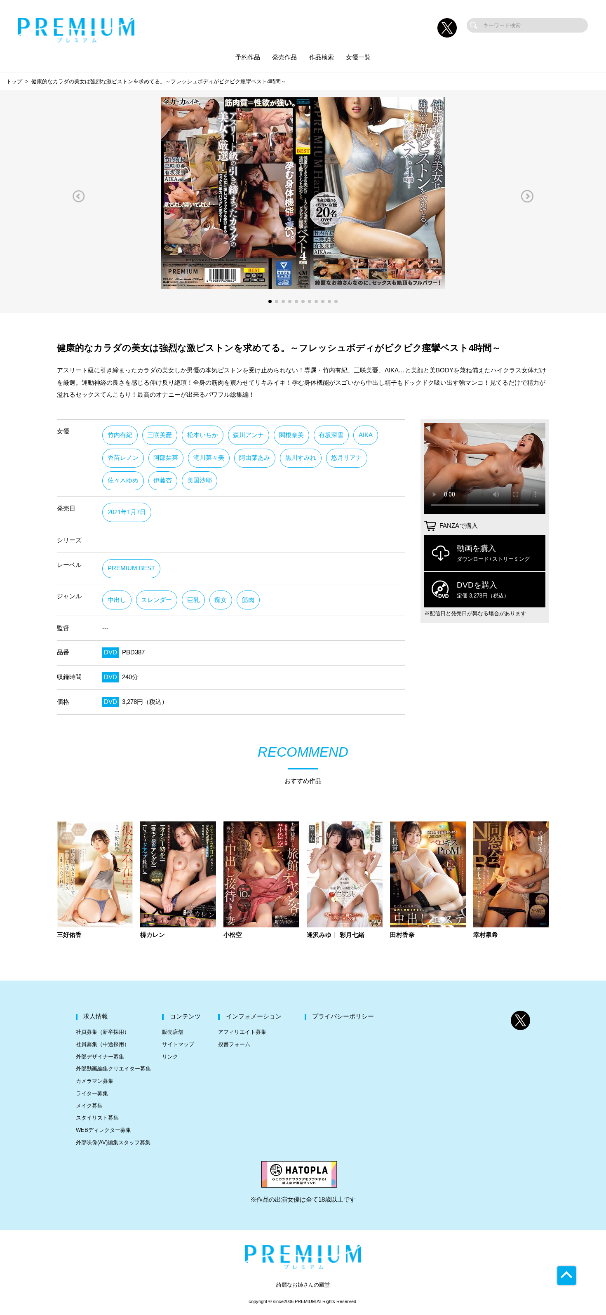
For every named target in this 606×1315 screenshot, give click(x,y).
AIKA (366, 435)
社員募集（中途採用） (102, 1044)
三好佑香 (69, 935)
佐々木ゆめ (123, 480)
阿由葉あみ (254, 457)
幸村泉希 (485, 935)
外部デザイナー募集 (100, 1057)
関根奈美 (291, 435)
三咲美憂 (159, 435)
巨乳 (193, 600)
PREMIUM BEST (131, 568)
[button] (79, 196)
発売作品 (284, 57)
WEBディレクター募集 (103, 1130)
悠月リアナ (346, 457)
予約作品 (247, 57)
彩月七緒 (352, 935)
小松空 (232, 935)
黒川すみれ (300, 457)
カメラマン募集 (94, 1081)
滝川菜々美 (208, 457)
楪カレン (152, 935)
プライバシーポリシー (343, 1016)
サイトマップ (178, 1044)
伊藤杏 (162, 480)
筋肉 (248, 600)
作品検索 (321, 57)
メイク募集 (89, 1106)
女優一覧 (358, 57)
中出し (117, 600)
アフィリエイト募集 (242, 1032)
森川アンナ (248, 435)
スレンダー (156, 600)
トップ (14, 81)
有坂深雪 (331, 435)
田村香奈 (402, 935)
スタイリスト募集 (97, 1118)
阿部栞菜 (165, 457)
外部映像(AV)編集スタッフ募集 (113, 1142)
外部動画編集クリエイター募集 (113, 1069)
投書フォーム (234, 1044)
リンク (170, 1057)
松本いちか (202, 435)
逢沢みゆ (319, 935)
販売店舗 (172, 1032)
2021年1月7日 (127, 512)
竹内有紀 (120, 435)
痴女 (220, 600)
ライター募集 (92, 1093)
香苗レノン (123, 457)
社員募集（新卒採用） (102, 1032)
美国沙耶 (199, 480)
